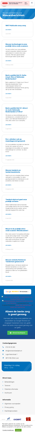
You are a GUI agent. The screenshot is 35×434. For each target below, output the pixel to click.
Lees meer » (9, 29)
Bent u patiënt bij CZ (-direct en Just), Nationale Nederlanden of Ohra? (17, 110)
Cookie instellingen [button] (8, 430)
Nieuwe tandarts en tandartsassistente (13, 171)
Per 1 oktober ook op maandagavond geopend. (15, 140)
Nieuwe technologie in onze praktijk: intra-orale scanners (17, 45)
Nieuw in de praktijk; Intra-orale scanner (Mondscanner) (17, 230)
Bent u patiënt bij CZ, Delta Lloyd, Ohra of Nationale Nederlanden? (16, 77)
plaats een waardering (17, 307)
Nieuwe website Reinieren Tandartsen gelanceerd (16, 261)
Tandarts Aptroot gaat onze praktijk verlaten (16, 200)
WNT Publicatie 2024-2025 (16, 25)
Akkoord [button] (18, 430)
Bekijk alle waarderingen (23, 305)
